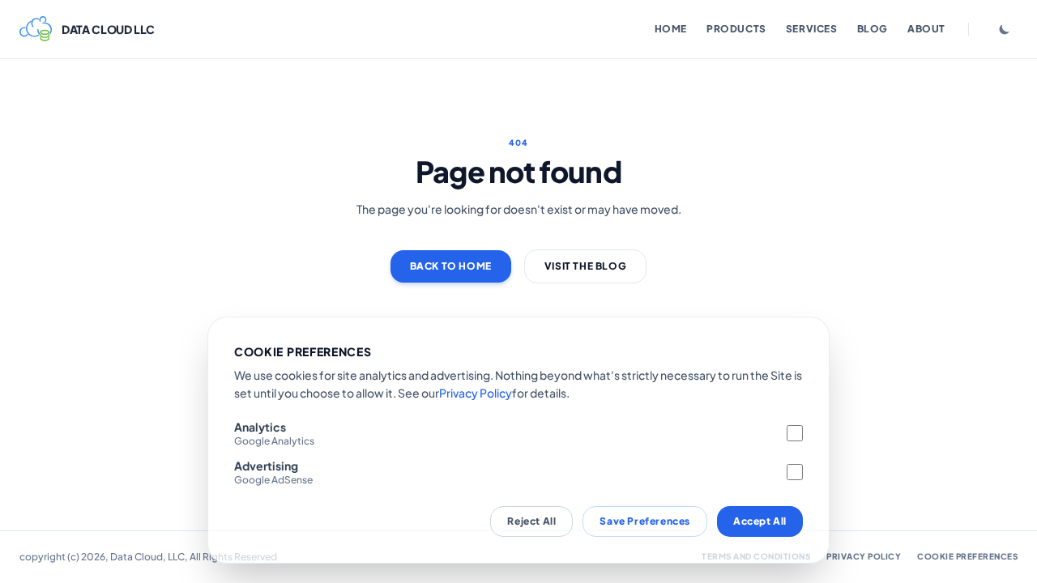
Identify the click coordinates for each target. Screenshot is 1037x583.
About (926, 29)
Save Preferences (645, 521)
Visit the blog (585, 266)
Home (671, 29)
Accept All (760, 521)
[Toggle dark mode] (1005, 29)
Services (812, 29)
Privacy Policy (475, 392)
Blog (872, 29)
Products (736, 29)
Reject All (531, 521)
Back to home (451, 266)
